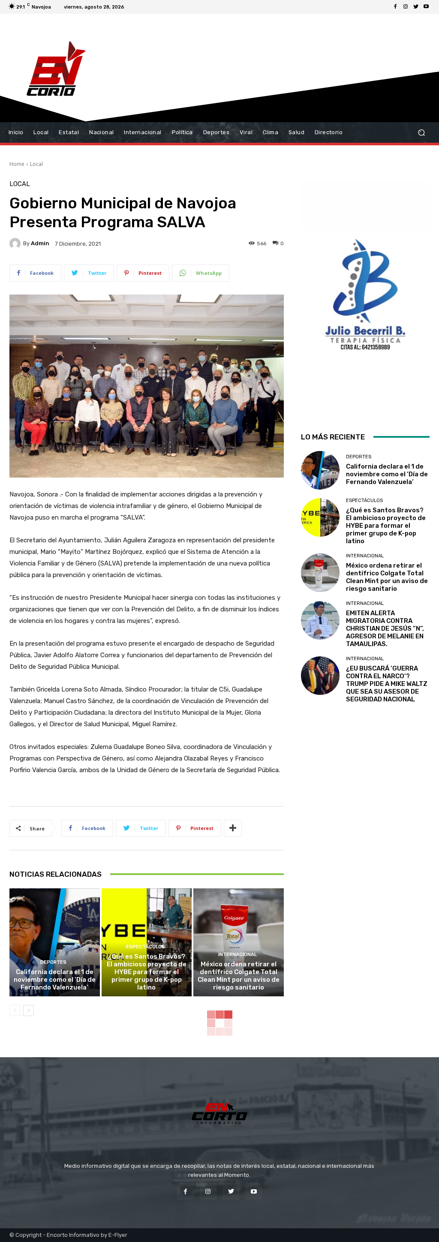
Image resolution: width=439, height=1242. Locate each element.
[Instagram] (405, 7)
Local (36, 164)
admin (40, 243)
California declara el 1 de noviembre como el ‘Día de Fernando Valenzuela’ (55, 979)
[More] (233, 828)
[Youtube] (426, 7)
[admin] (16, 243)
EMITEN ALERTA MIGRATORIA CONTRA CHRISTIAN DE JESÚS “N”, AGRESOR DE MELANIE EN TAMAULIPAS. (385, 628)
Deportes (53, 962)
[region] (365, 295)
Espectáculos (145, 946)
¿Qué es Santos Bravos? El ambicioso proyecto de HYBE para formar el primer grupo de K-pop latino (146, 972)
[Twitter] (416, 7)
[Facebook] (395, 7)
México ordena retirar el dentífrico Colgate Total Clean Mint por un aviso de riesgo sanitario (239, 975)
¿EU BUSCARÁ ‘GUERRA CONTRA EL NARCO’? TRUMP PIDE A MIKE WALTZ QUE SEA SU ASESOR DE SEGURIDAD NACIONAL (386, 684)
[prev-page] (14, 1010)
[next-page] (28, 1010)
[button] (421, 133)
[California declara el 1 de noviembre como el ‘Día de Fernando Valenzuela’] (54, 942)
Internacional (237, 954)
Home (16, 164)
